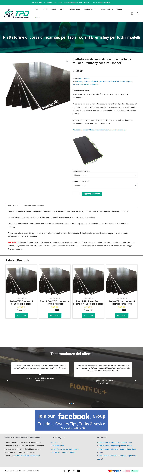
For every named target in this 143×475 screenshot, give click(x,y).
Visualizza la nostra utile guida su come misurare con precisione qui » (100, 130)
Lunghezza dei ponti (81, 171)
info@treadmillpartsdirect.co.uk (27, 456)
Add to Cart (21, 315)
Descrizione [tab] (13, 205)
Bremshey (79, 81)
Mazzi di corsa (84, 78)
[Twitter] (69, 471)
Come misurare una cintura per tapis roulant (114, 442)
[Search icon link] (138, 13)
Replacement (88, 81)
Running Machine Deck (119, 81)
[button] (67, 61)
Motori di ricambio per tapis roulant (65, 449)
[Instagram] (74, 471)
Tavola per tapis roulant (81, 84)
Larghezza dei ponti (81, 181)
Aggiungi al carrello (92, 194)
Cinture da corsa (57, 446)
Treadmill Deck (94, 84)
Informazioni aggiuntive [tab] (34, 205)
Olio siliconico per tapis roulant (63, 452)
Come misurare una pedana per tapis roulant (114, 446)
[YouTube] (78, 471)
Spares (129, 81)
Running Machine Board (102, 81)
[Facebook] (64, 471)
